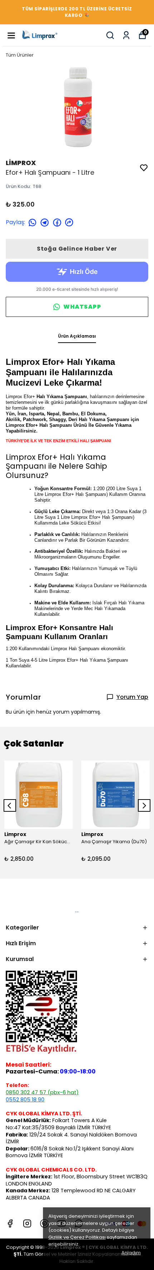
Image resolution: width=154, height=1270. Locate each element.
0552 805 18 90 (25, 1099)
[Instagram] (27, 1223)
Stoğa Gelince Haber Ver (77, 249)
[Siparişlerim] (126, 35)
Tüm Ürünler (20, 55)
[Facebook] (10, 1223)
